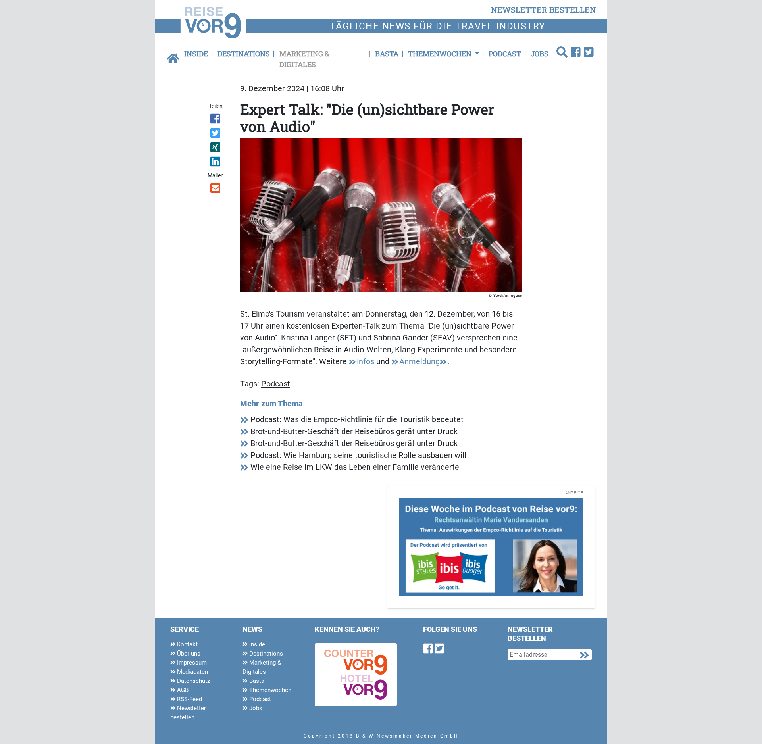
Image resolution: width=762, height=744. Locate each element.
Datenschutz (192, 680)
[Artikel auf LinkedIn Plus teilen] (216, 163)
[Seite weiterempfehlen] (216, 190)
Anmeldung (419, 361)
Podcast (505, 53)
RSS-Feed (188, 699)
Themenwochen (269, 690)
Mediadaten (191, 671)
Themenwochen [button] (440, 53)
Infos (365, 361)
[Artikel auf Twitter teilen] (216, 134)
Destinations (243, 53)
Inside (196, 53)
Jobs (539, 53)
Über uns (187, 653)
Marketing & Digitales (304, 59)
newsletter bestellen (543, 9)
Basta (386, 53)
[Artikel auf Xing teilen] (216, 149)
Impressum (191, 662)
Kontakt (186, 644)
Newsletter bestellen (188, 713)
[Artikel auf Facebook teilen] (216, 120)
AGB (182, 690)
